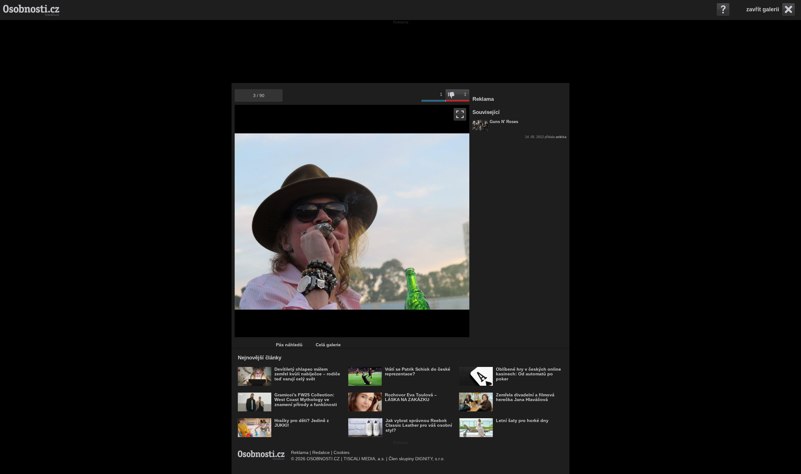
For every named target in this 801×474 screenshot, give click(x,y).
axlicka (561, 137)
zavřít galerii (762, 9)
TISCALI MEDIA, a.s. (364, 458)
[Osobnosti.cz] (31, 10)
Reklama (300, 452)
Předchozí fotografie (293, 221)
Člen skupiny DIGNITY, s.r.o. (417, 458)
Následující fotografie (410, 221)
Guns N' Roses (504, 122)
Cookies (341, 452)
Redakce (321, 452)
